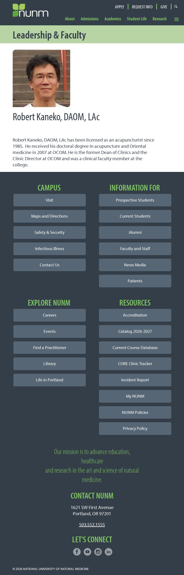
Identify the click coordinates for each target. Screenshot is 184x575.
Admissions (89, 19)
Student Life (137, 19)
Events (50, 331)
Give (164, 7)
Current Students (135, 216)
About (70, 19)
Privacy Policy (135, 428)
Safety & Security (49, 232)
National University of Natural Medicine (56, 569)
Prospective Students (135, 200)
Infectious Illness (49, 248)
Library (49, 363)
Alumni (135, 232)
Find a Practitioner (49, 347)
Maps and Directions (49, 216)
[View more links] (176, 19)
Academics (112, 19)
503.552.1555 (92, 524)
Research (160, 19)
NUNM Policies (135, 412)
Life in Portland (49, 380)
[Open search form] (176, 6)
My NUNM (135, 396)
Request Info (142, 7)
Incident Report (135, 380)
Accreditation (135, 315)
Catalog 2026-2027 (135, 331)
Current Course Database (135, 347)
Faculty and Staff (135, 248)
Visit (49, 200)
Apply (119, 7)
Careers (49, 315)
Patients (135, 281)
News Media (135, 265)
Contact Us (49, 265)
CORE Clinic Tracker (135, 363)
